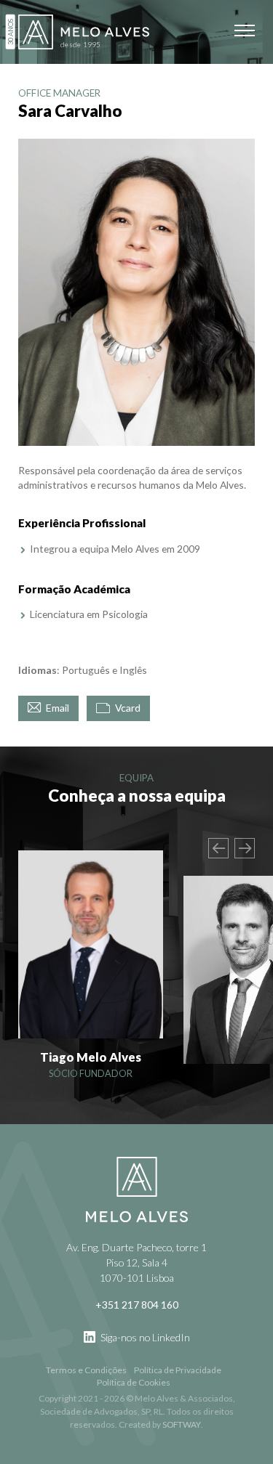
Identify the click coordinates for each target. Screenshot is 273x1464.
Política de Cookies (133, 1382)
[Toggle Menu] (244, 30)
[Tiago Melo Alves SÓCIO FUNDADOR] (90, 944)
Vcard (127, 708)
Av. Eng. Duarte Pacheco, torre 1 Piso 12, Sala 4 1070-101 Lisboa (136, 1262)
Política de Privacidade (177, 1370)
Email (56, 708)
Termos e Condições (86, 1370)
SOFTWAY (181, 1424)
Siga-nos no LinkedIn (144, 1337)
